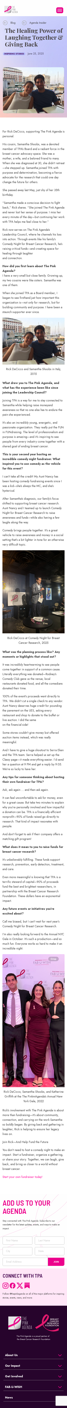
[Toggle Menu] (59, 10)
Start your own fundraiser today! (22, 1177)
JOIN (56, 1261)
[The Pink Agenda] (11, 9)
